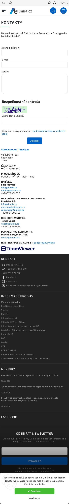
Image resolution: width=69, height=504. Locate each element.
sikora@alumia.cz (10, 237)
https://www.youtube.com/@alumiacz (27, 285)
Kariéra (5, 314)
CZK (63, 3)
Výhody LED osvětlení (13, 322)
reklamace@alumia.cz (12, 209)
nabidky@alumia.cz (11, 190)
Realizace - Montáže (12, 306)
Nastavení (34, 498)
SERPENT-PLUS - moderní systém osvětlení (25, 358)
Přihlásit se (34, 460)
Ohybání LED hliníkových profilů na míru (23, 330)
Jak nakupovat (9, 318)
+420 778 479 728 (11, 273)
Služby (5, 310)
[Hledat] (48, 3)
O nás (4, 342)
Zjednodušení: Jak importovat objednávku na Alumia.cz (32, 386)
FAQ (3, 338)
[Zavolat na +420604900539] (11, 3)
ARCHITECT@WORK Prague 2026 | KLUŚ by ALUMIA (29, 375)
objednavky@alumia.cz (13, 207)
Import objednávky (52, 10)
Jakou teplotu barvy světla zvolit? (20, 326)
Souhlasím (36, 491)
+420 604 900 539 (16, 269)
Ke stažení (7, 334)
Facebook (11, 277)
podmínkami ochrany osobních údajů (34, 471)
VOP (3, 346)
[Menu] (3, 9)
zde (42, 484)
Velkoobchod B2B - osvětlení (17, 354)
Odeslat (34, 140)
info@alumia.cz (9, 187)
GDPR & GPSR (8, 350)
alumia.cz (11, 281)
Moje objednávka (10, 301)
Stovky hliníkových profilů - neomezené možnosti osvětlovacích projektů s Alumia (29, 399)
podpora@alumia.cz (44, 242)
